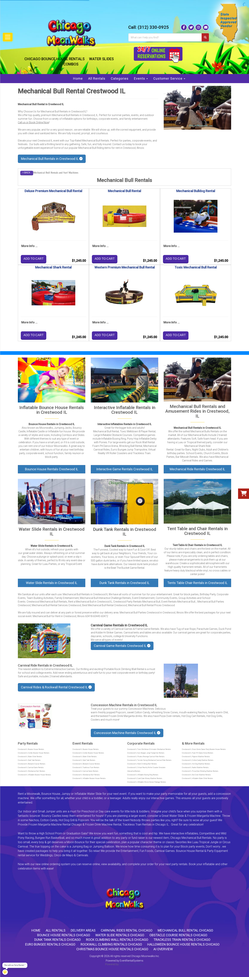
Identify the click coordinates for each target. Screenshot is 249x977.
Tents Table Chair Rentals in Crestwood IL (197, 583)
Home (78, 78)
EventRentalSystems (131, 960)
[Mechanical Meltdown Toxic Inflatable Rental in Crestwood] (124, 380)
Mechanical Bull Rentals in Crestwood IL (50, 159)
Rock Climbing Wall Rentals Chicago (117, 940)
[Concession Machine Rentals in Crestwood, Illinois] (35, 716)
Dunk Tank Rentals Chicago (57, 940)
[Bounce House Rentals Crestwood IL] (51, 380)
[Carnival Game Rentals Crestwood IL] (44, 640)
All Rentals (96, 78)
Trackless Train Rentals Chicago (181, 940)
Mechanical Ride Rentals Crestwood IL (197, 469)
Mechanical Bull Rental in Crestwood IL (41, 104)
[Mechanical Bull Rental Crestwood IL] (197, 108)
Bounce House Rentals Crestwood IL (51, 469)
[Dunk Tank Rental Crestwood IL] (124, 501)
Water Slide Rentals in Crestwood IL (51, 583)
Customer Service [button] (168, 78)
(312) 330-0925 (153, 27)
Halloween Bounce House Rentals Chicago (183, 944)
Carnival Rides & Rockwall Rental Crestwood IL (54, 687)
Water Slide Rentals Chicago (119, 935)
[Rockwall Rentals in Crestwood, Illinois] (181, 681)
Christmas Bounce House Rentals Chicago (112, 949)
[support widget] (242, 970)
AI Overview (163, 949)
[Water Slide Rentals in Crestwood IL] (51, 501)
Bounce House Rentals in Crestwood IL (52, 424)
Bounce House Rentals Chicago (63, 935)
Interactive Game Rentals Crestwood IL (124, 469)
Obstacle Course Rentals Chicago (178, 935)
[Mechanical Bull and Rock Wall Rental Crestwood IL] (197, 379)
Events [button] (140, 78)
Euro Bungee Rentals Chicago (50, 944)
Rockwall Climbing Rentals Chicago (111, 944)
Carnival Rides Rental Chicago (126, 930)
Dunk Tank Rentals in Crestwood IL (124, 583)
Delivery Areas (83, 930)
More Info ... (29, 246)
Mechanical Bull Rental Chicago (185, 930)
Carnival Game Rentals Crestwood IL (120, 646)
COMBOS (70, 64)
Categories (120, 78)
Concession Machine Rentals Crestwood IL (125, 733)
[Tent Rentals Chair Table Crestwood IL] (197, 501)
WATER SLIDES (101, 59)
